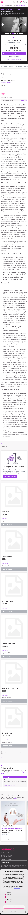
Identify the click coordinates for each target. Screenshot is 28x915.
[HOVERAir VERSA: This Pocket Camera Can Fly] (13, 813)
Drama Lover (7, 556)
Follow (14, 53)
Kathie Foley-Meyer (7, 11)
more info (3, 82)
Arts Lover (6, 512)
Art (2, 88)
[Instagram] (9, 856)
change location (21, 5)
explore (16, 798)
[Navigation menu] (26, 2)
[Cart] (17, 2)
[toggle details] (24, 840)
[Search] (14, 2)
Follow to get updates (9, 785)
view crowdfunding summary (14, 59)
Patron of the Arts (10, 688)
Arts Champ (7, 733)
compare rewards (9, 476)
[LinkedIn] (11, 856)
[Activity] (20, 2)
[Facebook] (1, 856)
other (3, 94)
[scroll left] (3, 24)
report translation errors (14, 866)
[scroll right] (25, 24)
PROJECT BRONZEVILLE (11, 9)
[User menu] (23, 2)
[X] (4, 856)
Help (13, 772)
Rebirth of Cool (8, 643)
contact (9, 82)
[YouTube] (6, 856)
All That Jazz (7, 601)
